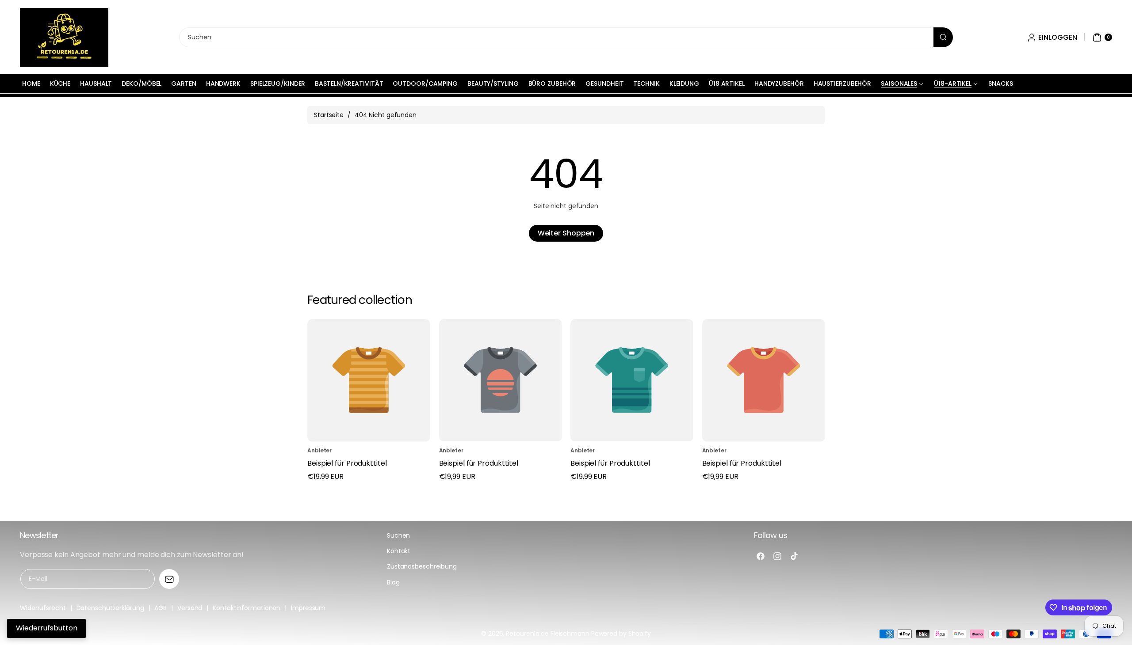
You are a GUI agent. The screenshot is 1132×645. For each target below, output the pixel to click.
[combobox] (566, 37)
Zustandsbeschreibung (422, 566)
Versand (189, 607)
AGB (160, 607)
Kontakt (398, 550)
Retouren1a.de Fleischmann (547, 633)
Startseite (329, 114)
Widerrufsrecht (43, 607)
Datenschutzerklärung (110, 607)
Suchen (398, 535)
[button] (1101, 37)
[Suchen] (943, 37)
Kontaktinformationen (246, 607)
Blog (393, 582)
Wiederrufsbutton (46, 628)
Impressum (308, 607)
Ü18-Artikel (952, 83)
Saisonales (899, 83)
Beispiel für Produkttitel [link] (347, 463)
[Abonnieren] (169, 579)
